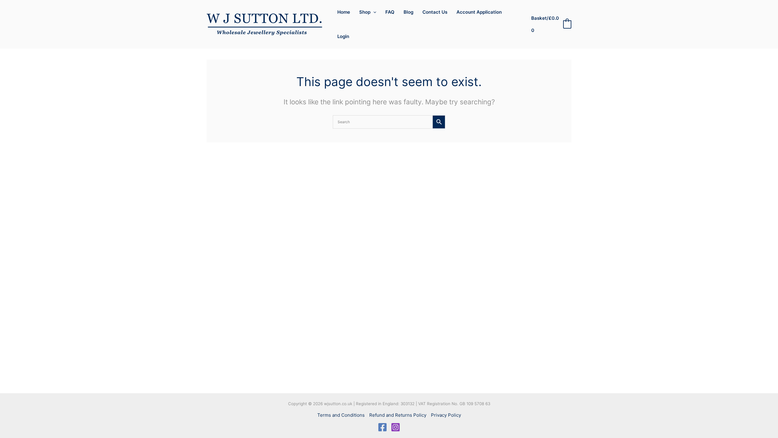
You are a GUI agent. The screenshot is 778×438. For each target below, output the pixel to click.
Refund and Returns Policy (397, 415)
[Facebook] (382, 427)
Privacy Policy (446, 415)
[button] (373, 12)
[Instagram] (395, 427)
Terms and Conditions (341, 415)
